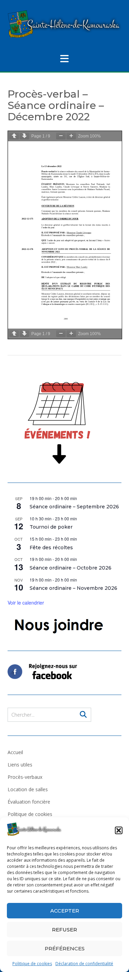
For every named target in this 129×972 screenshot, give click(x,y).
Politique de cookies (32, 964)
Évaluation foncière (29, 801)
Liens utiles (20, 764)
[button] (118, 830)
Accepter (64, 910)
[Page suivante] (24, 136)
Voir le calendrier (26, 602)
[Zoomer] (71, 136)
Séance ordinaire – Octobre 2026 (70, 568)
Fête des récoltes (51, 547)
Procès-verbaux (25, 777)
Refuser (64, 929)
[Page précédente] (14, 136)
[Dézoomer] (61, 136)
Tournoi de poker (51, 527)
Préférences (65, 948)
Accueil (15, 752)
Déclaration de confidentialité (84, 964)
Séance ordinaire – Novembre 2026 (73, 588)
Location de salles (28, 789)
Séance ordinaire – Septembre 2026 (74, 507)
